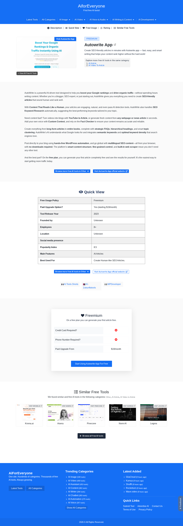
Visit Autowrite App (65, 39)
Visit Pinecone (96, 406)
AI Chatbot (77, 495)
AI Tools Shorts (71, 284)
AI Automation (79, 499)
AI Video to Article (96, 65)
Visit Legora (159, 406)
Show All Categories (76, 508)
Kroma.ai (29, 423)
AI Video (76, 481)
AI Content (77, 488)
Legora (153, 423)
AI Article (92, 63)
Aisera (60, 423)
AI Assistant (78, 484)
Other (108, 397)
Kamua (134, 481)
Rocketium (136, 488)
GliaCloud (136, 477)
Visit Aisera (66, 406)
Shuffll (134, 484)
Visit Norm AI (128, 406)
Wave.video (137, 492)
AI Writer (76, 492)
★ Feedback (180, 503)
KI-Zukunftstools (89, 286)
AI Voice (76, 502)
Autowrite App (98, 44)
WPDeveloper (114, 284)
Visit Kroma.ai (34, 406)
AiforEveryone (91, 6)
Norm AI (122, 423)
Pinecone (91, 423)
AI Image (76, 477)
